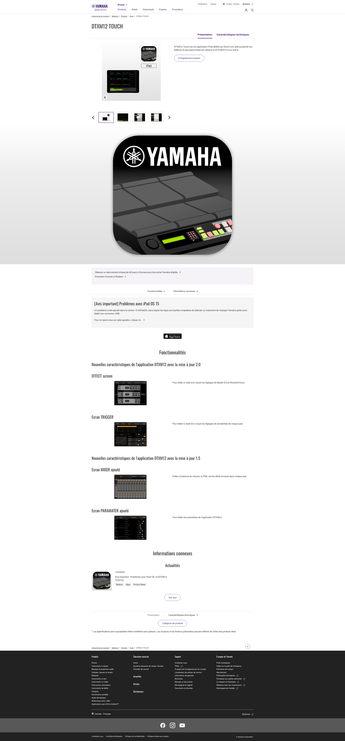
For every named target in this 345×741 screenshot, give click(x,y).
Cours (135, 662)
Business (246, 4)
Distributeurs (202, 4)
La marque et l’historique (226, 681)
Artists (134, 9)
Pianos (94, 662)
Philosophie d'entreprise (225, 675)
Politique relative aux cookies (158, 736)
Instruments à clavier (100, 666)
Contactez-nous (181, 662)
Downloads (148, 9)
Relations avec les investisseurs (229, 685)
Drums (121, 4)
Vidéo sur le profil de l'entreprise (228, 666)
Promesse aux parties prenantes (229, 678)
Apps (132, 16)
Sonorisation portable (100, 694)
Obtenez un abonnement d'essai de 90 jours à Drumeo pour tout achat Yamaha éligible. (136, 272)
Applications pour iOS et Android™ (105, 704)
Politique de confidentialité (135, 736)
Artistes (136, 684)
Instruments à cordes (100, 681)
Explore (163, 9)
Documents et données (184, 688)
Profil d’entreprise (223, 662)
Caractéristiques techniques (233, 34)
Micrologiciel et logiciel (183, 685)
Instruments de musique (100, 16)
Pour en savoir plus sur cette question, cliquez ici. (118, 319)
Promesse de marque (224, 669)
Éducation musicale (141, 656)
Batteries (115, 16)
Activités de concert (141, 669)
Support (213, 4)
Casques (95, 691)
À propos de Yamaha (224, 656)
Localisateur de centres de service (188, 672)
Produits (124, 16)
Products (122, 9)
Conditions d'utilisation (114, 736)
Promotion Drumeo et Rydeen (109, 276)
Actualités (137, 676)
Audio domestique (99, 697)
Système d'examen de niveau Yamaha (148, 666)
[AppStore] (172, 336)
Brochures (179, 678)
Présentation (205, 34)
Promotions (177, 9)
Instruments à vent (99, 678)
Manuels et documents (184, 681)
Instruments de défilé (100, 688)
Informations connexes (184, 291)
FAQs (177, 666)
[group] (106, 117)
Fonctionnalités (154, 291)
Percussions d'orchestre (101, 685)
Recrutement (221, 672)
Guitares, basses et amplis (102, 672)
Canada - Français (232, 4)
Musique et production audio (103, 669)
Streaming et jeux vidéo (101, 700)
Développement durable (225, 688)
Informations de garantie (184, 675)
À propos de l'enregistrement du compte (190, 669)
